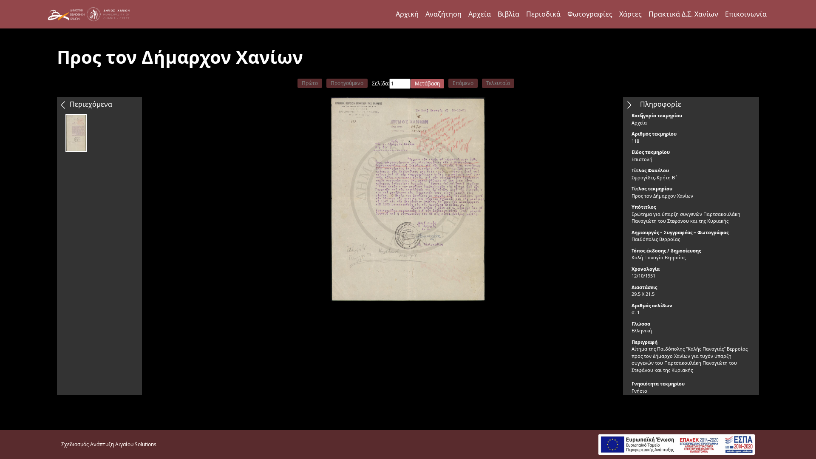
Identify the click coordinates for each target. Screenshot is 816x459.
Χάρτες (630, 14)
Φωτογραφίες (589, 14)
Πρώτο (310, 83)
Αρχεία (479, 14)
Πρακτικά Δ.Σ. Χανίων (683, 14)
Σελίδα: (380, 83)
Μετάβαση (427, 83)
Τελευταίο (498, 83)
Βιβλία (508, 14)
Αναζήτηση (443, 14)
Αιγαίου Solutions (135, 444)
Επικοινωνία (746, 14)
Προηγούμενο (347, 83)
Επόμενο (463, 83)
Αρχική (407, 14)
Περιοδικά (543, 14)
